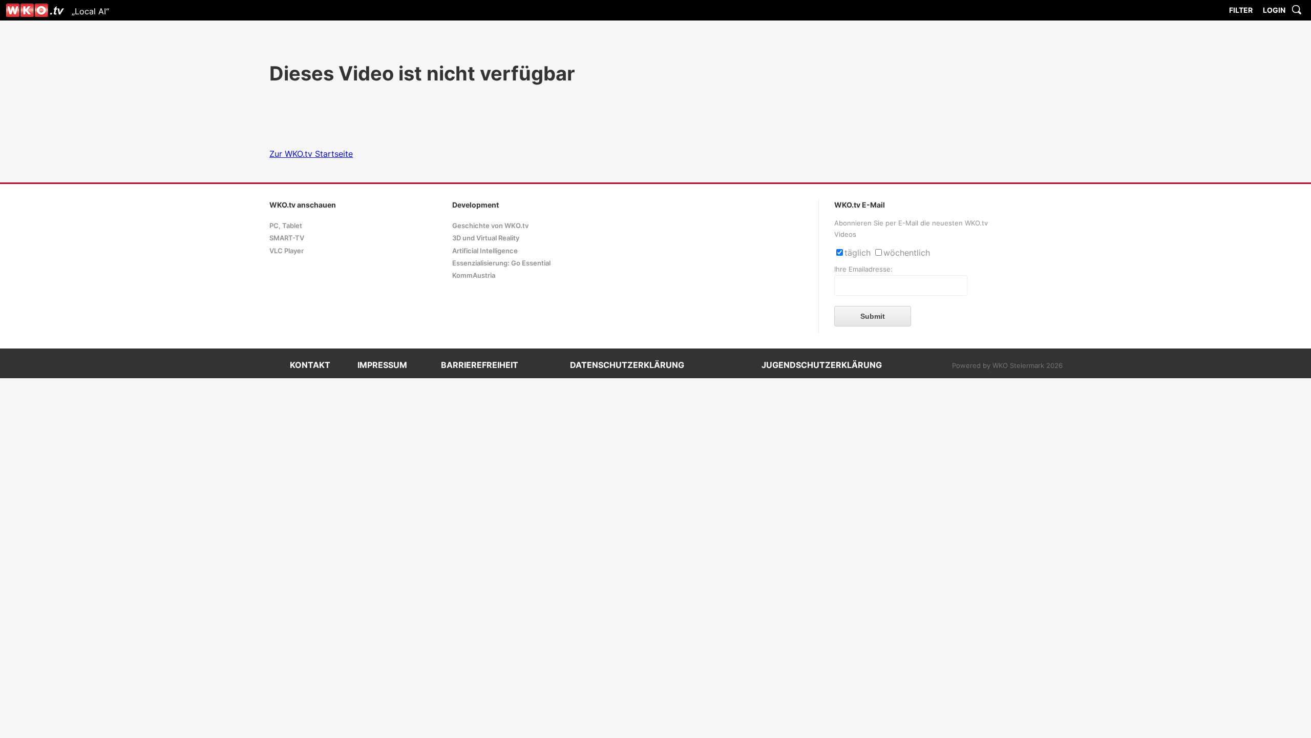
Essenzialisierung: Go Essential (501, 263)
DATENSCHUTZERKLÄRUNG (627, 365)
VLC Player (286, 251)
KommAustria (473, 275)
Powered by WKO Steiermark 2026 (1007, 366)
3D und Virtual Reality (485, 238)
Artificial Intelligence (485, 251)
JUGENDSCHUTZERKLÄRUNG (822, 365)
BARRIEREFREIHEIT (479, 365)
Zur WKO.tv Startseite (311, 154)
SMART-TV (286, 238)
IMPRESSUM (382, 365)
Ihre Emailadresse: (863, 269)
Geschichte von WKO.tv (490, 226)
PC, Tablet (285, 226)
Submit (872, 316)
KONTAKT (310, 365)
